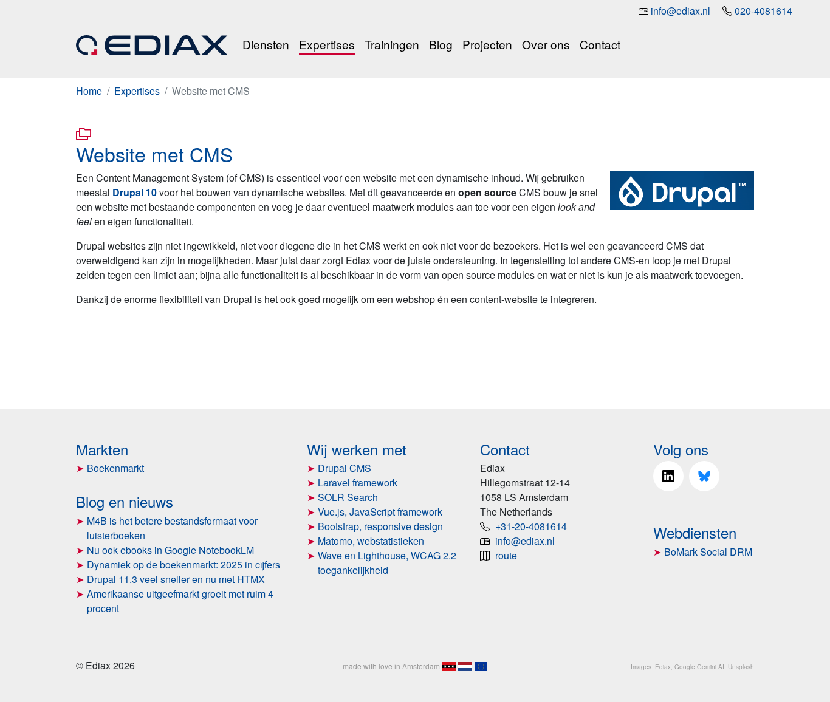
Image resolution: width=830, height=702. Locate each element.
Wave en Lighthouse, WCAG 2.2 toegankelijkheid (387, 562)
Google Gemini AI (699, 667)
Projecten (487, 44)
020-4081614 (763, 11)
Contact (600, 44)
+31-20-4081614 (531, 526)
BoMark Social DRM (708, 552)
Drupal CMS (344, 468)
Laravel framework (357, 482)
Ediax (663, 667)
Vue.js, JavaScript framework (380, 512)
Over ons (546, 44)
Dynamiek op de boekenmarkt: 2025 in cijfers (183, 564)
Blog (441, 44)
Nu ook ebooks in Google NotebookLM (170, 550)
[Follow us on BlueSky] (704, 476)
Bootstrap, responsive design (380, 526)
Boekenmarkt (115, 468)
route (506, 555)
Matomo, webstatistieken (371, 541)
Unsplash (741, 667)
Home (89, 91)
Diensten (265, 44)
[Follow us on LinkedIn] (668, 476)
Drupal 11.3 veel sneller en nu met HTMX (176, 579)
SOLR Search (348, 497)
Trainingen (392, 44)
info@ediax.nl (680, 11)
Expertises (327, 44)
